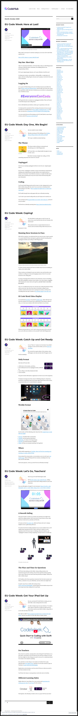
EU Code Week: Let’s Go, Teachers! (25, 471)
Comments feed (60, 153)
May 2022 (59, 73)
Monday (20, 436)
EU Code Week (69, 8)
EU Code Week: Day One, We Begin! (26, 124)
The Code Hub (7, 711)
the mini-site (30, 523)
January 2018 (59, 109)
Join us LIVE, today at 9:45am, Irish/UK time (28, 57)
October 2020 (59, 91)
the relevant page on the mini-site (43, 291)
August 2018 (59, 102)
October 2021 (59, 78)
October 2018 (59, 101)
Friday (19, 443)
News (38, 8)
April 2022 (59, 74)
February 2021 (59, 86)
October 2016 (59, 118)
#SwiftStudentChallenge (61, 127)
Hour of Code (59, 135)
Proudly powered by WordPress (16, 711)
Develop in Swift (60, 131)
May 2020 (59, 96)
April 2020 (59, 97)
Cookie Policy (24, 714)
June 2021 (59, 81)
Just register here (29, 663)
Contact (63, 8)
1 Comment (7, 354)
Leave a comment (8, 40)
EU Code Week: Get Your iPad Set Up (26, 595)
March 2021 (59, 85)
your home (31, 683)
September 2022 (60, 72)
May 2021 (58, 83)
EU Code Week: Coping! (19, 213)
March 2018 (59, 107)
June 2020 (59, 95)
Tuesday (20, 438)
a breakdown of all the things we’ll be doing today (38, 111)
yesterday (28, 299)
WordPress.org (59, 154)
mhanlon (6, 132)
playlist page (39, 299)
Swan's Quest (59, 139)
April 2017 (59, 116)
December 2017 (60, 110)
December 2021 (60, 77)
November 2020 (60, 90)
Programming (7, 37)
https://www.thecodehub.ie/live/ (29, 88)
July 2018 (58, 103)
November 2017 (60, 111)
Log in (58, 150)
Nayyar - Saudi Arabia (61, 48)
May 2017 (58, 115)
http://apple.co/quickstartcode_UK (41, 109)
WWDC (58, 142)
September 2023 (60, 71)
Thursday (20, 441)
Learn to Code (32, 8)
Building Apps (55, 8)
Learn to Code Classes (61, 136)
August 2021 (59, 80)
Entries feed (59, 152)
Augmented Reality (60, 128)
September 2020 (60, 92)
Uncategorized (59, 141)
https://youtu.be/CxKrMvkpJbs (25, 585)
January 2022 (59, 75)
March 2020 (59, 98)
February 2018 (59, 108)
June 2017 (59, 114)
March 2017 (59, 117)
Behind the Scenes (60, 129)
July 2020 (58, 93)
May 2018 (58, 104)
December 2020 (60, 89)
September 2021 (60, 79)
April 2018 (59, 105)
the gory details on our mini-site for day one (37, 199)
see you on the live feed (32, 116)
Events (58, 134)
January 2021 (59, 87)
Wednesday (21, 439)
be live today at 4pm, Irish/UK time (38, 479)
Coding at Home (45, 8)
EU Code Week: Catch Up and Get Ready (29, 339)
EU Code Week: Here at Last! (22, 24)
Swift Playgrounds (11, 484)
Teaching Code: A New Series (62, 35)
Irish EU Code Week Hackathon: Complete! (64, 32)
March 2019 (59, 99)
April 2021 (59, 84)
